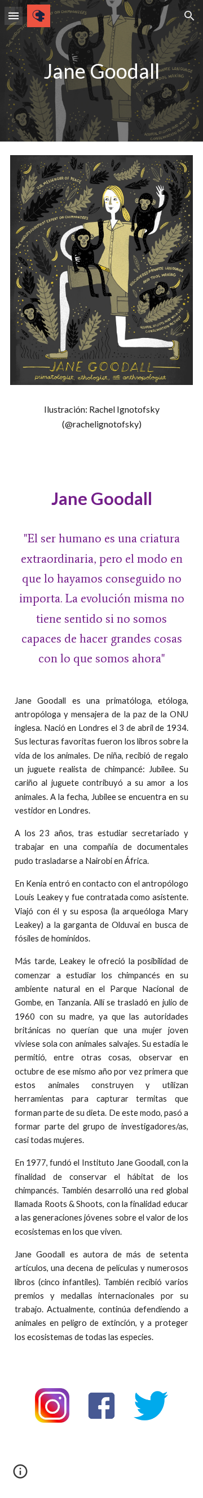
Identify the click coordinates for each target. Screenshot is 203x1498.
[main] (101, 70)
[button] (13, 15)
